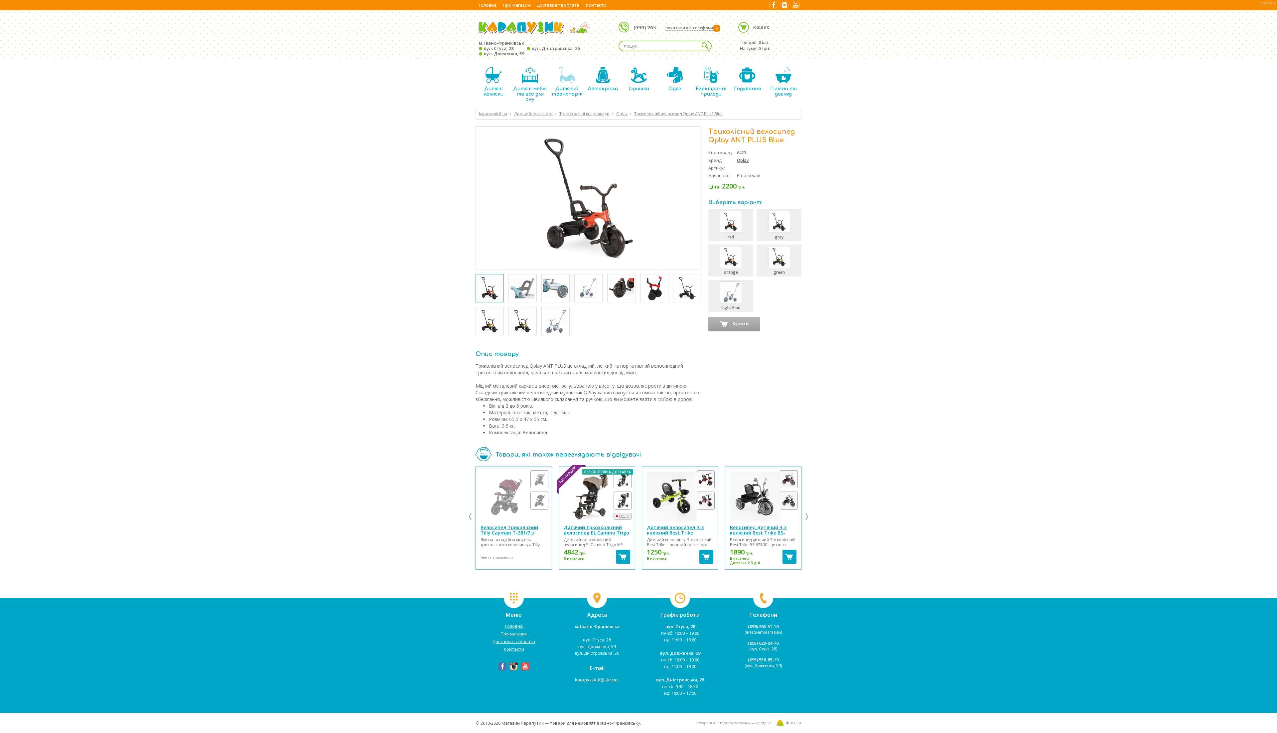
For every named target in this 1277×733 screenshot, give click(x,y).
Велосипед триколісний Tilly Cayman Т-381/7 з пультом (509, 532)
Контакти (596, 5)
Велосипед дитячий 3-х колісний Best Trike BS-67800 (758, 532)
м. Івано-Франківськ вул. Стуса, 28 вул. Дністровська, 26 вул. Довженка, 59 (529, 48)
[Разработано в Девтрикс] (789, 724)
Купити (741, 323)
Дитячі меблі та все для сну (530, 94)
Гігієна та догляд (783, 91)
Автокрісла (603, 88)
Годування (747, 88)
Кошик (761, 27)
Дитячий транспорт (567, 91)
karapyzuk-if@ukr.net (597, 680)
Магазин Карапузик (522, 723)
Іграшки (639, 88)
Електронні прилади (711, 91)
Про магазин (516, 5)
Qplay (743, 160)
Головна (488, 5)
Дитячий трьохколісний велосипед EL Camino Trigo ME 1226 (596, 532)
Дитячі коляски (493, 91)
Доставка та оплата (558, 5)
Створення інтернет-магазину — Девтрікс (734, 722)
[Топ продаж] (597, 497)
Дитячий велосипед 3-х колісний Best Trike (675, 530)
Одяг (674, 88)
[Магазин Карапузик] (534, 33)
